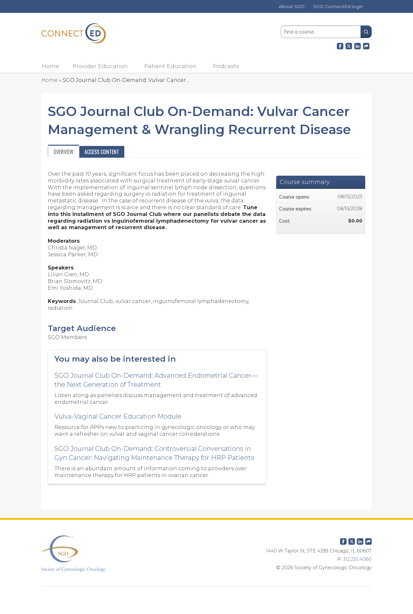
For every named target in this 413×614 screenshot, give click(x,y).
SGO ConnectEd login (338, 6)
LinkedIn (357, 45)
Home (50, 66)
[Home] (73, 33)
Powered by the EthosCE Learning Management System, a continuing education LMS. (206, 596)
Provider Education (100, 66)
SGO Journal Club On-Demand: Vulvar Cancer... (126, 80)
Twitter (351, 540)
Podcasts (226, 66)
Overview (64, 152)
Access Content (102, 152)
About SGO (292, 6)
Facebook (340, 45)
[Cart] (370, 9)
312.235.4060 (357, 559)
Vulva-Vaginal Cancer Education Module (118, 416)
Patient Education (170, 66)
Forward (366, 45)
